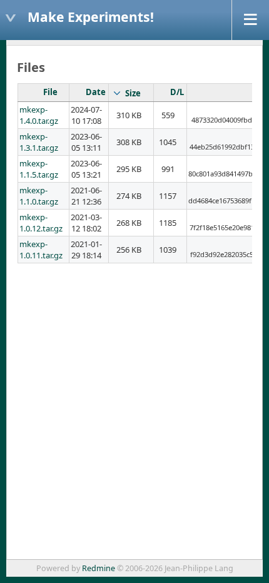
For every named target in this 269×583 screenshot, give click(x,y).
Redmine (98, 568)
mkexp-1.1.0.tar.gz (38, 196)
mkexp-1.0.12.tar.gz (41, 222)
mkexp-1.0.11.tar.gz (41, 249)
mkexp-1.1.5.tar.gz (38, 169)
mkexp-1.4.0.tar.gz (38, 115)
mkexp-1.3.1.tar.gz (38, 142)
